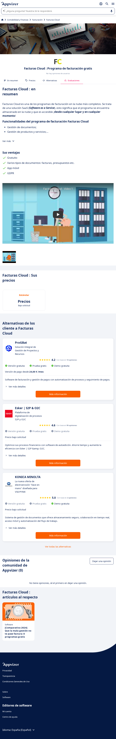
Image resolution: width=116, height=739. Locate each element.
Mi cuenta (6, 711)
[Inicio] (2, 20)
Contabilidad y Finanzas (17, 19)
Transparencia (8, 676)
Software (6, 697)
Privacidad (7, 670)
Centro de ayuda (9, 716)
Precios (32, 80)
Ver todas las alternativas (58, 546)
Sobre (5, 691)
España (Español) (21, 730)
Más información (58, 394)
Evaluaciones (73, 80)
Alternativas (51, 80)
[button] (58, 214)
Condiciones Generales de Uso (16, 681)
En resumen (12, 80)
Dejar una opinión (101, 561)
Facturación (37, 19)
